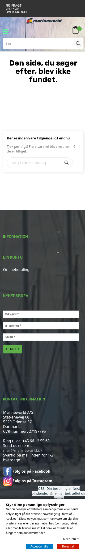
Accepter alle (39, 546)
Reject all (68, 546)
